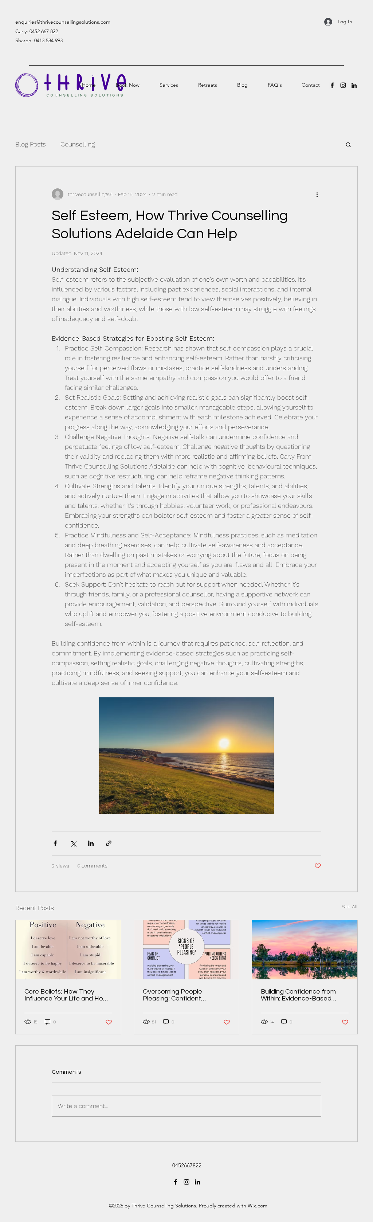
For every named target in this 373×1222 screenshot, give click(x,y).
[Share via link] (108, 843)
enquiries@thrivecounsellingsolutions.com (62, 22)
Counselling (77, 144)
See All (350, 906)
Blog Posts (30, 144)
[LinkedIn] (354, 85)
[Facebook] (332, 85)
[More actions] (317, 194)
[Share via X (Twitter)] (73, 843)
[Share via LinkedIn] (90, 843)
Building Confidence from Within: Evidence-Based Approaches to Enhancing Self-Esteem (300, 995)
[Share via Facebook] (55, 843)
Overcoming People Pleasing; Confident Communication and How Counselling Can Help (180, 995)
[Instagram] (343, 85)
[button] (348, 144)
